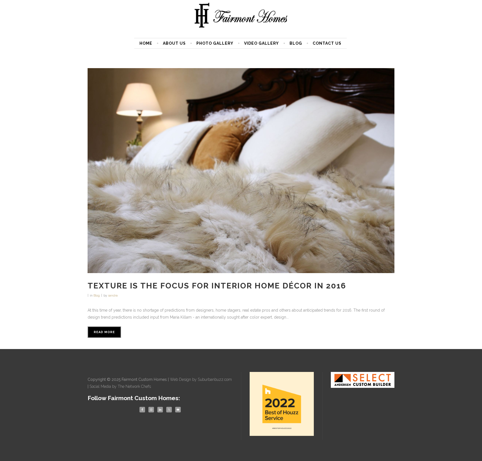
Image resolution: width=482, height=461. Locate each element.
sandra (113, 295)
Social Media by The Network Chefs (120, 386)
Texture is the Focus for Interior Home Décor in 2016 (217, 285)
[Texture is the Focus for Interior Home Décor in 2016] (241, 170)
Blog (96, 295)
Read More (104, 332)
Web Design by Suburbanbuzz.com (201, 379)
